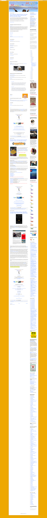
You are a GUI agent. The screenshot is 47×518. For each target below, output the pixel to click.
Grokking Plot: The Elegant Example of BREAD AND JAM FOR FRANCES (34, 282)
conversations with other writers (17, 208)
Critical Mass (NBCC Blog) (33, 437)
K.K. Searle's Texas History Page (32, 381)
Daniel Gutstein (32, 439)
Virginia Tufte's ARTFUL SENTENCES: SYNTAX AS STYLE (34, 281)
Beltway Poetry (32, 435)
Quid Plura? (32, 473)
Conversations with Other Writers (20, 161)
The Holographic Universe (33, 328)
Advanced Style (32, 429)
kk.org (10, 99)
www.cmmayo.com (31, 35)
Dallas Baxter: (11, 180)
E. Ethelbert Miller (32, 443)
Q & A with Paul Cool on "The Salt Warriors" (33, 258)
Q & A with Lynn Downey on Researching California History (33, 246)
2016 (31, 56)
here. (13, 111)
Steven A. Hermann (32, 504)
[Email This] (17, 300)
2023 (31, 50)
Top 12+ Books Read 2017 (33, 300)
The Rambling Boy (12, 40)
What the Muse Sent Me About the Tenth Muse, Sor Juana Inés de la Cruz (34, 314)
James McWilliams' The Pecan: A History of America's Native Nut (33, 318)
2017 (31, 55)
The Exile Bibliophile (32, 389)
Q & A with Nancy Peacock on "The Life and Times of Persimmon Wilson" (34, 250)
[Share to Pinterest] (20, 207)
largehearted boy (32, 457)
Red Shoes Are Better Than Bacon (33, 401)
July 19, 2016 (12, 81)
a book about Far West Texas (13, 166)
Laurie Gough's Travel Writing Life (33, 458)
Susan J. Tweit (32, 484)
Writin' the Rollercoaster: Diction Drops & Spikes (33, 279)
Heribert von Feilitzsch (32, 418)
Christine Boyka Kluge (32, 436)
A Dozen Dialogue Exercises (33, 292)
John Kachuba (32, 497)
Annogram (31, 432)
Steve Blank (32, 483)
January (32, 70)
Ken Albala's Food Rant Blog (33, 455)
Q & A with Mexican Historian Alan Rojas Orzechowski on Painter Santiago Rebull (34, 273)
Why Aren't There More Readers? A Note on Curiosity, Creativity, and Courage (33, 326)
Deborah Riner (32, 409)
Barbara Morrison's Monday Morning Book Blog (34, 434)
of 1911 (16, 227)
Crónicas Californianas (32, 396)
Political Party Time (32, 472)
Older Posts (27, 303)
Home (19, 303)
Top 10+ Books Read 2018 (33, 299)
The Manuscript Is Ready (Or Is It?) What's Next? (33, 291)
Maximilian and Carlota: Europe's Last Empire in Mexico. (22, 149)
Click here (31, 507)
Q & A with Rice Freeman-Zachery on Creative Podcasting (34, 274)
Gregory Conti (32, 447)
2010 (31, 75)
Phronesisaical (32, 471)
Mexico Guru (32, 413)
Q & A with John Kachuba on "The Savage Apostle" (33, 259)
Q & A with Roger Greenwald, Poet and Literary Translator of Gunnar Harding (33, 267)
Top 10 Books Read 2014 (33, 302)
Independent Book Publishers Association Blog (33, 449)
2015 (31, 71)
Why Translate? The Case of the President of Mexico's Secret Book (33, 319)
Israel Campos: (11, 179)
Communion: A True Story (15, 251)
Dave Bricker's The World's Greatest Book (33, 440)
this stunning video (13, 64)
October (32, 58)
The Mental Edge (32, 294)
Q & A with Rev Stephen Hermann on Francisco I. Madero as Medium (34, 268)
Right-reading (32, 478)
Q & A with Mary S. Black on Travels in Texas (34, 252)
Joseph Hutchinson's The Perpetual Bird (33, 452)
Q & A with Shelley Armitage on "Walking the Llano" (33, 255)
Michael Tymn (32, 499)
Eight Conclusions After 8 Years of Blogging (33, 288)
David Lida (31, 406)
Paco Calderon (32, 404)
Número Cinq (32, 468)
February (32, 69)
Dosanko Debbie (32, 424)
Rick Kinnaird (32, 477)
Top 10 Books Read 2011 (33, 304)
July (31, 61)
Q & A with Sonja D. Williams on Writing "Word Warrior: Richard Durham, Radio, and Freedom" (33, 265)
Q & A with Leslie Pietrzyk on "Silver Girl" (34, 251)
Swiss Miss (31, 485)
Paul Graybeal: (11, 182)
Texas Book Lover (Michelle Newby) (33, 382)
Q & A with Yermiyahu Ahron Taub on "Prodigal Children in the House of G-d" (34, 247)
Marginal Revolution (32, 463)
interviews (20, 208)
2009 (31, 76)
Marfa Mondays (22, 110)
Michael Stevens (12, 181)
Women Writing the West (33, 490)
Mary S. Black (32, 464)
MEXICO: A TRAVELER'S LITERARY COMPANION (32, 24)
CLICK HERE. (19, 119)
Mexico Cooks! (11, 32)
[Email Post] (16, 207)
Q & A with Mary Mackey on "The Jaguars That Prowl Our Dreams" (33, 244)
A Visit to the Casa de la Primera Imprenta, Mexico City (33, 312)
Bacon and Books (32, 433)
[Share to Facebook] (19, 300)
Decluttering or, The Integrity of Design (33, 296)
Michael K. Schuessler (12, 174)
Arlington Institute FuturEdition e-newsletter (33, 493)
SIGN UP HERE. (19, 194)
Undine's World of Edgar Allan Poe (33, 488)
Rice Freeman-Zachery (32, 474)
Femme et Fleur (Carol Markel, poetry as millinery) (34, 445)
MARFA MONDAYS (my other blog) (34, 462)
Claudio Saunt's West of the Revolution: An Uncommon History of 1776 (34, 309)
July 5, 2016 (12, 86)
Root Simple (11, 105)
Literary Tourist (31, 391)
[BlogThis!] (18, 207)
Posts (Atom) (13, 304)
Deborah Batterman (32, 441)
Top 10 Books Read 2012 (33, 303)
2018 (31, 54)
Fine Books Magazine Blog (32, 390)
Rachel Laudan (11, 33)
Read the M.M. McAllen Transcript (22, 154)
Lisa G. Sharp (32, 460)
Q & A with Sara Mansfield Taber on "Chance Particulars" (34, 249)
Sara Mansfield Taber (12, 175)
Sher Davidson (32, 398)
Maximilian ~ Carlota (32, 410)
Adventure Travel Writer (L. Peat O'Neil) (33, 430)
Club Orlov (11, 78)
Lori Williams (32, 498)
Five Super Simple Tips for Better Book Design (33, 320)
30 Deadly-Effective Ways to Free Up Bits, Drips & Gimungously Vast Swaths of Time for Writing (34, 287)
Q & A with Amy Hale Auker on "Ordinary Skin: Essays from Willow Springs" (34, 243)
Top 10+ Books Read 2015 (33, 301)
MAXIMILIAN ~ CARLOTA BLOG (33, 347)
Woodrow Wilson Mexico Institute (33, 419)
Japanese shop (25, 63)
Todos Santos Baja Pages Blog (33, 421)
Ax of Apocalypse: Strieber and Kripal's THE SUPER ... (33, 65)
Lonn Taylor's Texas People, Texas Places (33, 321)
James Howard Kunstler (12, 74)
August (31, 60)
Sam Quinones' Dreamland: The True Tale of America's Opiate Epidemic (34, 315)
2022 (31, 51)
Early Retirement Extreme (33, 495)
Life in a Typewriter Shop (32, 374)
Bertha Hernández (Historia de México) (33, 405)
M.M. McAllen (22, 208)
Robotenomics (32, 502)
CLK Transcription (14, 163)
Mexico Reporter (32, 414)
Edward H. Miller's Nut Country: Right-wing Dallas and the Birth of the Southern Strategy (34, 316)
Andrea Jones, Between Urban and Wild (33, 431)
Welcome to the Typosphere (32, 377)
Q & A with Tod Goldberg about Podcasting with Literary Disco (33, 271)
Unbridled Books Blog (32, 487)
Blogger (25, 513)
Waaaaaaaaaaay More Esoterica (19, 298)
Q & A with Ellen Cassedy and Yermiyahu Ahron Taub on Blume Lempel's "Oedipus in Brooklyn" (33, 254)
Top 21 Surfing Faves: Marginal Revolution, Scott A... (33, 63)
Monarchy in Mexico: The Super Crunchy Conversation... (33, 64)
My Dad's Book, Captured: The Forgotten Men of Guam (33, 324)
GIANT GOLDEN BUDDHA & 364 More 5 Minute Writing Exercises (33, 359)
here (19, 41)
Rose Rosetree (32, 503)
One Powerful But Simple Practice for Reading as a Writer (34, 284)
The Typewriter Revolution (32, 376)
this (23, 63)
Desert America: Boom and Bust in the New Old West (34, 327)
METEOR (31, 17)
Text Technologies (31, 392)
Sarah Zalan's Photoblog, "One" (33, 480)
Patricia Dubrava (32, 469)
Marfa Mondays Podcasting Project (20, 178)
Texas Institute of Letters (32, 383)
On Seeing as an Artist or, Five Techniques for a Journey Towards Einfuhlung (33, 285)
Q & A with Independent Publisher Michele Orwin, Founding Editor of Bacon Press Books (33, 270)
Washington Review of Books (33, 489)
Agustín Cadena (32, 403)
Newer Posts (11, 303)
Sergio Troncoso (11, 173)
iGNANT (31, 448)
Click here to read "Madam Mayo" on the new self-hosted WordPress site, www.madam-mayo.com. (33, 14)
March (31, 68)
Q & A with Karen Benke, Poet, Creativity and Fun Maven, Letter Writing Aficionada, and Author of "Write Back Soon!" (33, 261)
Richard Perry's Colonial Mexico (33, 408)
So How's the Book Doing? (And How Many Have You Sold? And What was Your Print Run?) (33, 290)
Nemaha (31, 500)
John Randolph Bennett (32, 451)
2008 (31, 77)
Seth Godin (31, 482)
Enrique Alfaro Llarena (32, 399)
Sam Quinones (11, 36)
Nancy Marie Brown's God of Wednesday (33, 465)
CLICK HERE (19, 134)
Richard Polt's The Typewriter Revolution (33, 476)
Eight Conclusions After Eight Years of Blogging (19, 126)
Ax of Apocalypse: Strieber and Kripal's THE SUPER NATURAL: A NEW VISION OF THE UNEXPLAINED (19, 212)
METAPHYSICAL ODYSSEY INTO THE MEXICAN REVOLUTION (33, 18)
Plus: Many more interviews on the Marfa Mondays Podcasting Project (33, 276)
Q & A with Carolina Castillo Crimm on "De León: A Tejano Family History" (34, 257)
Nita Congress (32, 467)
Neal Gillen (31, 466)
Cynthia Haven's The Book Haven (33, 438)
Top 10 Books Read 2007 (33, 307)
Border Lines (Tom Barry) (33, 397)
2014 (31, 72)
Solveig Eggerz (11, 176)
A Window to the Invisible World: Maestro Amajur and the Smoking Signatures (33, 323)
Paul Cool (31, 380)
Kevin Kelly (32, 456)
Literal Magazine (14, 225)
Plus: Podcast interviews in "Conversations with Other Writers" (33, 275)
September (32, 59)
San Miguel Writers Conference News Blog (34, 417)
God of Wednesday (12, 55)
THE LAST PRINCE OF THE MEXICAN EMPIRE (32, 20)
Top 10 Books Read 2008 (33, 306)
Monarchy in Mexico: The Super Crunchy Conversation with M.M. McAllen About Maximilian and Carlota (18, 140)
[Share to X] (19, 207)
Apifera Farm (11, 53)
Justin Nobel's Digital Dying (33, 453)
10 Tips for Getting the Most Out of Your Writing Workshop (33, 293)
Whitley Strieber (12, 301)
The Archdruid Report (12, 76)
